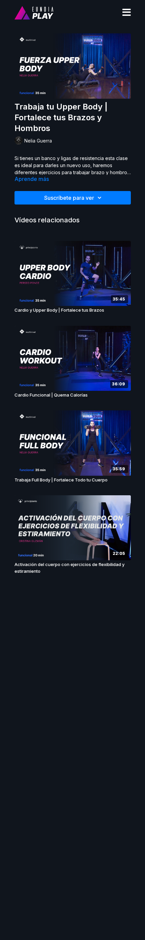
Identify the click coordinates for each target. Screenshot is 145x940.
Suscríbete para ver (69, 197)
